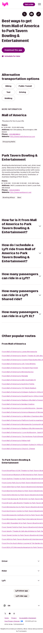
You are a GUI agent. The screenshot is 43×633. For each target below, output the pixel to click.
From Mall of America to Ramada (15, 376)
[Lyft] (5, 4)
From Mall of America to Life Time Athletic (19, 364)
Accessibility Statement (27, 618)
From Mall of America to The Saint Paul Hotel (20, 368)
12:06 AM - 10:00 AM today (14, 127)
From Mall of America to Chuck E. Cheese (18, 448)
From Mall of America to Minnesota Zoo (18, 372)
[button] (39, 4)
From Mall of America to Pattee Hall (16, 440)
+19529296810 (14, 190)
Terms (6, 618)
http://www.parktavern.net (20, 192)
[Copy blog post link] (38, 14)
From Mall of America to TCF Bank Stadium (19, 388)
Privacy (14, 618)
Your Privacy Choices (12, 621)
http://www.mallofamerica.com (22, 136)
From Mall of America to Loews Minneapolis (19, 351)
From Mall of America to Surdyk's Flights (18, 384)
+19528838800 (14, 134)
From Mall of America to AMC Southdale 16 (19, 380)
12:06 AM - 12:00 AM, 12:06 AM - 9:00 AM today (21, 183)
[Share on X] (24, 14)
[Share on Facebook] (31, 14)
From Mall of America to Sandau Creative (18, 404)
